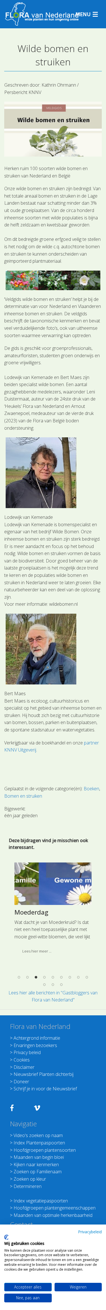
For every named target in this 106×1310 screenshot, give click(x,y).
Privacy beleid (27, 1052)
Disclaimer (24, 1067)
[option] (53, 910)
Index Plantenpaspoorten (39, 1143)
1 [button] (19, 977)
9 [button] (87, 977)
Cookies (22, 1060)
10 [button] (44, 984)
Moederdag (31, 912)
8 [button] (78, 977)
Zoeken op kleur (30, 1179)
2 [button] (28, 977)
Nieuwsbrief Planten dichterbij (43, 1074)
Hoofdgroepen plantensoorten (45, 1150)
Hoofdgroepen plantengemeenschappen (55, 1208)
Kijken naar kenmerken (36, 1164)
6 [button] (61, 977)
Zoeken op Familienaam (38, 1171)
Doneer (21, 1081)
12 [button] (61, 984)
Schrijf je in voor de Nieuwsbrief (45, 1089)
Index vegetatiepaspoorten (41, 1201)
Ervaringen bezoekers (35, 1045)
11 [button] (53, 984)
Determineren (28, 1186)
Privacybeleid (90, 1231)
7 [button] (70, 977)
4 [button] (44, 977)
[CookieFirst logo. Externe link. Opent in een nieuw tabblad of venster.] (6, 1237)
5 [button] (53, 977)
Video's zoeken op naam (38, 1135)
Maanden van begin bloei (39, 1157)
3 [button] (36, 977)
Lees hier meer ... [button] (36, 951)
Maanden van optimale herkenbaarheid (53, 1215)
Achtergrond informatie (37, 1038)
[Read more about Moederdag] (53, 883)
